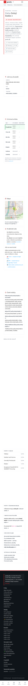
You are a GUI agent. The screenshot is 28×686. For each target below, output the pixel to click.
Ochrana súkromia (8, 664)
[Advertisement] (14, 64)
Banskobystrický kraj (8, 603)
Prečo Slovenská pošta (9, 653)
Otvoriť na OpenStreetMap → (11, 222)
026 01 (7, 89)
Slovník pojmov (7, 646)
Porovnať (9, 51)
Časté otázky (7, 648)
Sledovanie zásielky (9, 557)
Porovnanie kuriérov (8, 630)
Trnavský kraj (7, 596)
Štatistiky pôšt (7, 625)
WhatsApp (9, 45)
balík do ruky (15, 28)
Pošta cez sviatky (8, 650)
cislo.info (9, 671)
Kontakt (6, 662)
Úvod (5, 5)
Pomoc (25, 684)
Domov (3, 684)
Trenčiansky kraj (7, 597)
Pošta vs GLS (7, 635)
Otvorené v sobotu (8, 621)
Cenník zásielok (7, 614)
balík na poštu (9, 30)
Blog (5, 657)
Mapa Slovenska (7, 590)
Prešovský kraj (7, 605)
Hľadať (8, 684)
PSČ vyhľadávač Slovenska (10, 559)
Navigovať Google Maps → (11, 223)
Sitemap (6, 666)
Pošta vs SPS (7, 637)
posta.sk (7, 39)
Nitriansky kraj (7, 599)
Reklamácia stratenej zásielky (12, 545)
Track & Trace (16, 32)
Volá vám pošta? (7, 655)
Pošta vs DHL (7, 639)
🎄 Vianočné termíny (9, 651)
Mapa (14, 684)
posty (9, 2)
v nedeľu (13, 244)
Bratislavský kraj (7, 594)
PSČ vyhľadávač (7, 612)
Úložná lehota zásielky (10, 543)
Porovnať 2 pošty (8, 561)
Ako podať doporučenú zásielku (12, 536)
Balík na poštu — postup (10, 540)
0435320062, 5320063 (11, 93)
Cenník (19, 684)
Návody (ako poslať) (8, 644)
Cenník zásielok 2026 (9, 555)
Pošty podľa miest (8, 592)
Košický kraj (6, 607)
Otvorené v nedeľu (8, 623)
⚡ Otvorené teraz (8, 619)
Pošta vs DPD (7, 633)
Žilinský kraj (9, 5)
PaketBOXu (8, 36)
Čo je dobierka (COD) (9, 538)
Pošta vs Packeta (8, 632)
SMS (15, 45)
